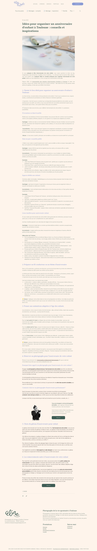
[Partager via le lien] (26, 496)
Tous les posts (19, 11)
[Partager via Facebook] (23, 496)
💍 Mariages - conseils (34, 11)
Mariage (45, 527)
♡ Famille (64, 11)
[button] (49, 4)
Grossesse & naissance (49, 530)
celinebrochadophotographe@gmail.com (15, 522)
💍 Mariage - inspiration (51, 11)
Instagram (70, 526)
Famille (44, 528)
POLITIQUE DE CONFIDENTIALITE (60, 549)
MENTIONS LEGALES (74, 549)
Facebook (69, 528)
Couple (45, 532)
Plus (71, 11)
